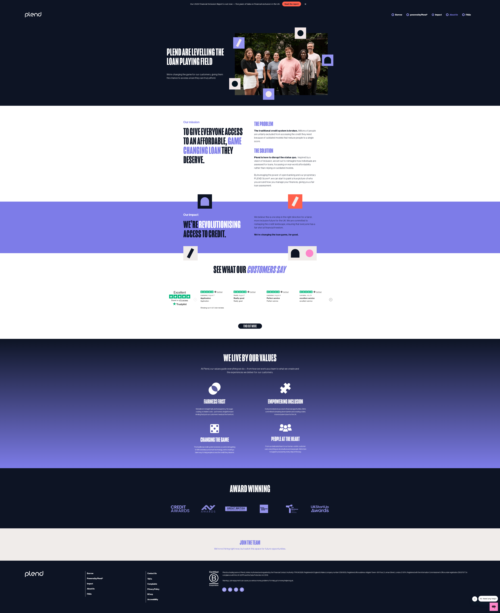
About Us (454, 14)
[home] (33, 14)
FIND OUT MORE (250, 326)
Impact (438, 14)
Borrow (398, 14)
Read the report (292, 4)
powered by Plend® (419, 14)
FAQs (468, 14)
